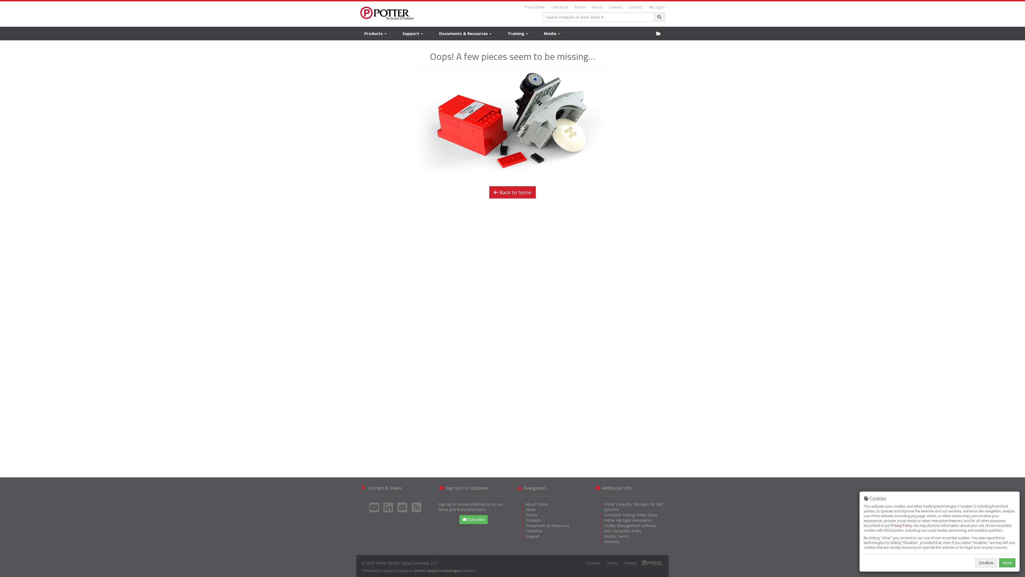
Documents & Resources (464, 33)
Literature (559, 7)
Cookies (593, 563)
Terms (612, 563)
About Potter (537, 504)
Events (580, 7)
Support (411, 33)
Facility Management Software (630, 525)
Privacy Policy (901, 525)
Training (516, 33)
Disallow (986, 562)
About (597, 7)
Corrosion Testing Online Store (630, 514)
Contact (635, 7)
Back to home (514, 192)
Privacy (630, 563)
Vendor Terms (616, 536)
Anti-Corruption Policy (623, 530)
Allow (1007, 562)
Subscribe (475, 519)
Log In (659, 7)
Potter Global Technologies (438, 570)
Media (550, 33)
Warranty (612, 541)
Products (374, 33)
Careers (615, 7)
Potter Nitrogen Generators (628, 520)
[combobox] (599, 17)
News (531, 509)
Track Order (534, 7)
